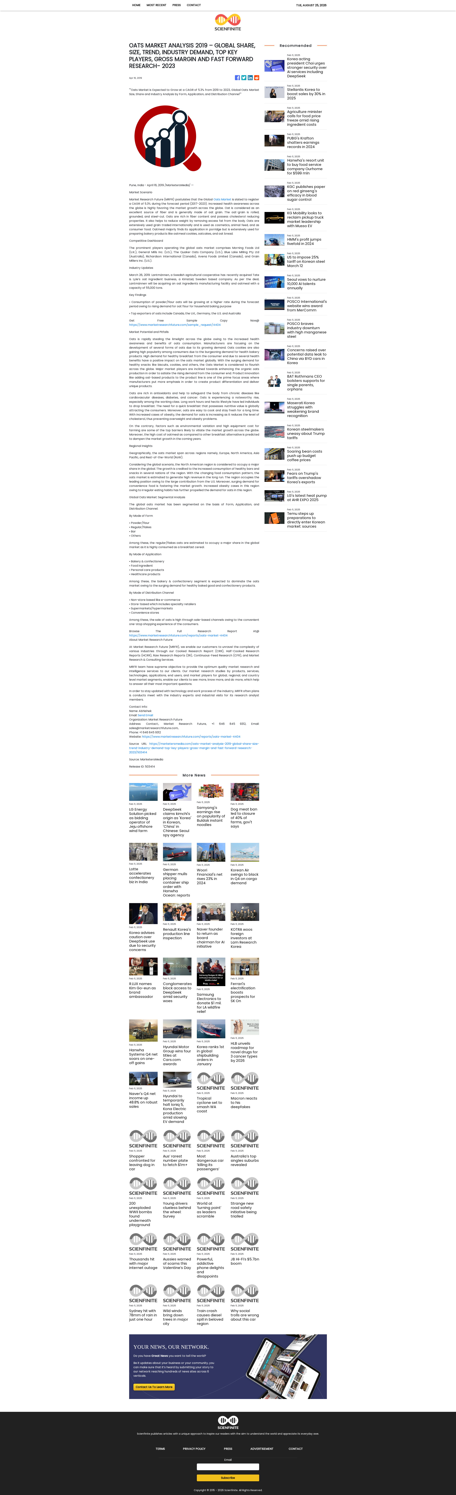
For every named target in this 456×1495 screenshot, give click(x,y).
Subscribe (228, 1478)
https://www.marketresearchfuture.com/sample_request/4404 (175, 325)
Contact (296, 1449)
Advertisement (261, 1449)
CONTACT (194, 5)
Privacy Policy (194, 1449)
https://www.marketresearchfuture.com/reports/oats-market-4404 (178, 635)
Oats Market (222, 199)
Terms (160, 1449)
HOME (136, 5)
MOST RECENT (156, 5)
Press (228, 1449)
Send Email (145, 715)
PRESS (176, 5)
